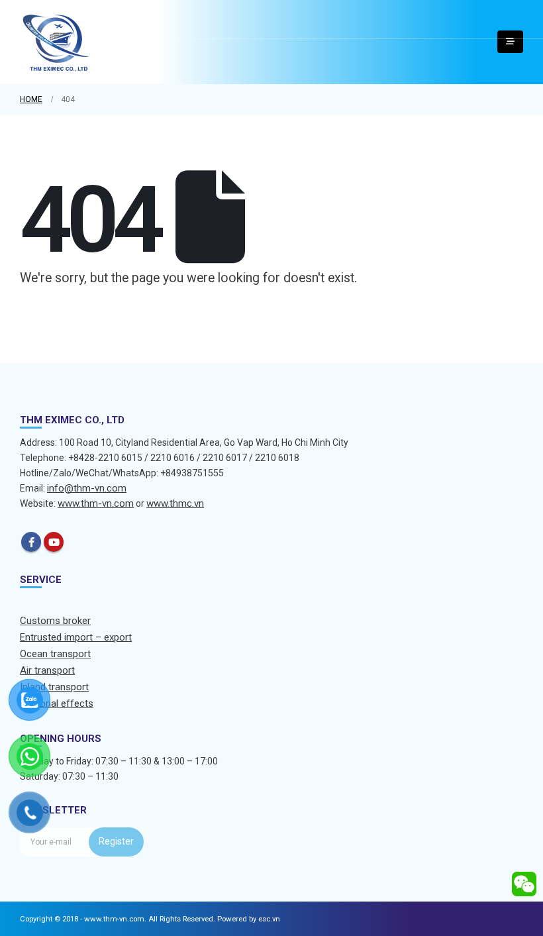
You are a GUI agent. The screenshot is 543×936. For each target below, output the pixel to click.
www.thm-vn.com (96, 503)
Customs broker (55, 621)
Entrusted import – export (76, 637)
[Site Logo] (56, 42)
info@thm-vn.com (86, 488)
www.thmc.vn (175, 503)
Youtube (54, 542)
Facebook (31, 542)
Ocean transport (55, 654)
